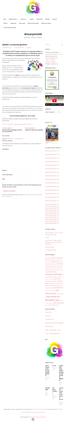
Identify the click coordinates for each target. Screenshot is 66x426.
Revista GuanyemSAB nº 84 (52, 215)
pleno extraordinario (52, 283)
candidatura (49, 263)
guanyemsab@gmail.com (51, 58)
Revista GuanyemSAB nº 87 (52, 210)
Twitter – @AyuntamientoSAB (52, 333)
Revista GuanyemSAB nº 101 (52, 165)
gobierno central (23, 124)
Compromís (48, 315)
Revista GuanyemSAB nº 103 (52, 158)
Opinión (32, 19)
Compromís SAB (49, 319)
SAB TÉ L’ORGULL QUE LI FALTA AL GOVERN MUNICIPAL (47, 370)
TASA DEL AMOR (49, 247)
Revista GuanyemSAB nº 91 (52, 200)
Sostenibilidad (48, 305)
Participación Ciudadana (51, 281)
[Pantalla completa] (62, 104)
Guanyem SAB (53, 274)
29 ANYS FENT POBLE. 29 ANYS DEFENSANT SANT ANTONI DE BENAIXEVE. (53, 242)
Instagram (53, 62)
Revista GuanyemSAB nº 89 (52, 206)
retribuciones (48, 290)
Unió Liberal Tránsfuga (50, 250)
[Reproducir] (47, 104)
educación (50, 267)
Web (3, 179)
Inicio (4, 19)
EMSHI (58, 269)
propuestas (58, 287)
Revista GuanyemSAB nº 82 (52, 219)
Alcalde (59, 259)
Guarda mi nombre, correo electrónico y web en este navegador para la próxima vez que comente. (21, 185)
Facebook (52, 60)
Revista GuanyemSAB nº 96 (52, 183)
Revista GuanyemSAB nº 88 (52, 208)
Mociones (23, 19)
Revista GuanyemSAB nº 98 (52, 175)
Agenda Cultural (56, 258)
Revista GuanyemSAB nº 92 (52, 197)
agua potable (53, 259)
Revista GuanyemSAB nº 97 (52, 179)
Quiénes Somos (13, 19)
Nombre (4, 170)
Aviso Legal (22, 23)
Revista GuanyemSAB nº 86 (52, 212)
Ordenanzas (13, 23)
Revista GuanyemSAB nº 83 (52, 217)
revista (53, 290)
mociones (60, 276)
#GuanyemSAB (33, 34)
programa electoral (49, 287)
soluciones (58, 303)
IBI (63, 274)
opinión (29, 124)
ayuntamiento (54, 261)
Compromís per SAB (42, 409)
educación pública (58, 267)
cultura (59, 264)
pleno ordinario (51, 285)
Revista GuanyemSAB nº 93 (52, 193)
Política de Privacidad (33, 23)
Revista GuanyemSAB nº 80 (52, 223)
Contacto (54, 19)
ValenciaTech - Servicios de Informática (38, 417)
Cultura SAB (39, 19)
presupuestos (59, 285)
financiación (11, 124)
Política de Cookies (46, 23)
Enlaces (5, 23)
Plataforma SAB (49, 326)
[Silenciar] (60, 104)
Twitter (47, 60)
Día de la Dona (49, 266)
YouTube (47, 62)
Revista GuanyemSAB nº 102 (52, 161)
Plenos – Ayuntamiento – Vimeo (53, 330)
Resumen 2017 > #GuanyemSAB (15, 138)
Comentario (5, 149)
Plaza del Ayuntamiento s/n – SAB (53, 54)
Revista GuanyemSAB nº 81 (52, 221)
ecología (55, 266)
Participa (47, 19)
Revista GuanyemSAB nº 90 (52, 204)
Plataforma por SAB (34, 409)
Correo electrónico (7, 174)
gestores (16, 124)
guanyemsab (51, 271)
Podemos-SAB (59, 409)
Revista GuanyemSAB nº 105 (52, 150)
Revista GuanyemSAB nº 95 (52, 186)
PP (32, 124)
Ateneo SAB (48, 312)
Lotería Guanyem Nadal (9, 27)
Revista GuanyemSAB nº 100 (52, 168)
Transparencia (55, 305)
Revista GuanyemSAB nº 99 (52, 172)
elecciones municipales (50, 269)
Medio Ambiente (53, 276)
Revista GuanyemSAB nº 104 (52, 154)
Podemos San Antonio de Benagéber (54, 323)
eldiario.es (6, 62)
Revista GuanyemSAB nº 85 (52, 214)
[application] (54, 100)
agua (47, 259)
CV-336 (47, 237)
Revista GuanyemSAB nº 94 (52, 190)
